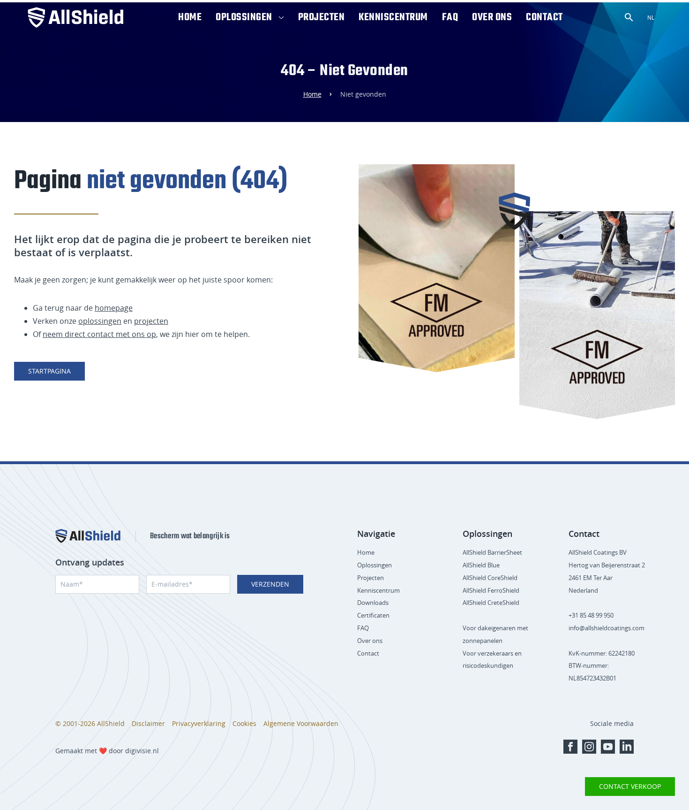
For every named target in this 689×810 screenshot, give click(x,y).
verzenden (270, 584)
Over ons (492, 17)
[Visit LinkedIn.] (627, 747)
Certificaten (373, 615)
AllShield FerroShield (491, 590)
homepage (114, 308)
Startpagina (49, 371)
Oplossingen (244, 17)
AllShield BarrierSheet (492, 552)
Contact (544, 17)
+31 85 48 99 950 (591, 615)
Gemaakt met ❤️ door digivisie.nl (107, 750)
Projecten (321, 17)
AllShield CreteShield (491, 602)
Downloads (373, 602)
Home (190, 17)
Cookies (244, 723)
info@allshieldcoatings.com (606, 628)
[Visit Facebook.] (570, 747)
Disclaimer (148, 723)
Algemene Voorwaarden (300, 723)
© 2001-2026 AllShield (90, 723)
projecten (151, 321)
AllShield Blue (481, 565)
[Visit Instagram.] (589, 747)
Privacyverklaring (198, 723)
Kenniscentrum (393, 17)
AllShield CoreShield (490, 577)
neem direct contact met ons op (99, 334)
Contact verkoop (630, 786)
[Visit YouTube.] (608, 747)
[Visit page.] (87, 536)
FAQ (450, 17)
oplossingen (99, 321)
